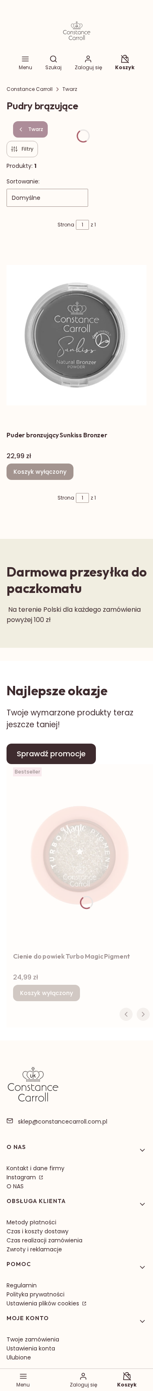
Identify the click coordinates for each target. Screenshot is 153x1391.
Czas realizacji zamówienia (44, 1240)
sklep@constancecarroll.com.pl (62, 1121)
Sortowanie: (23, 181)
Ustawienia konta (31, 1348)
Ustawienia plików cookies (44, 1303)
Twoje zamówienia (33, 1339)
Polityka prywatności (35, 1294)
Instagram (22, 1177)
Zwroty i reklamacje (34, 1249)
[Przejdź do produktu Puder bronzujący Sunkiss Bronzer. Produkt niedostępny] (76, 335)
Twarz (69, 89)
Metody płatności (31, 1222)
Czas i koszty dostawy (38, 1231)
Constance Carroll (30, 89)
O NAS (15, 1186)
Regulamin (22, 1285)
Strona (66, 224)
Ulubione (19, 1357)
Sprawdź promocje (51, 754)
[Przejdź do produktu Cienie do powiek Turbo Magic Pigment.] (79, 856)
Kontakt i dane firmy (35, 1168)
